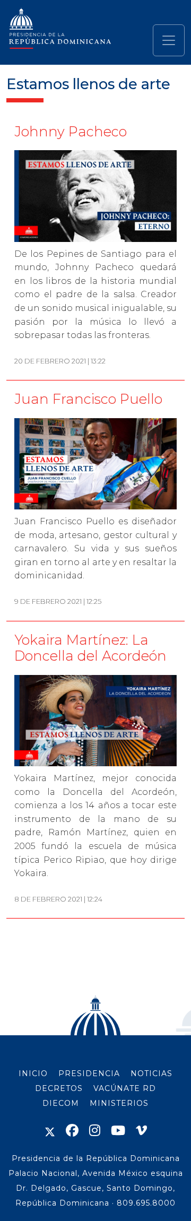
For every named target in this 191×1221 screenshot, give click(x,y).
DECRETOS (59, 1088)
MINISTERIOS (119, 1103)
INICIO (33, 1073)
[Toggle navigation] (169, 40)
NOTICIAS (151, 1073)
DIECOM (60, 1103)
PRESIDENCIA (89, 1073)
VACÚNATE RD (124, 1088)
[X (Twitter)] (50, 1130)
